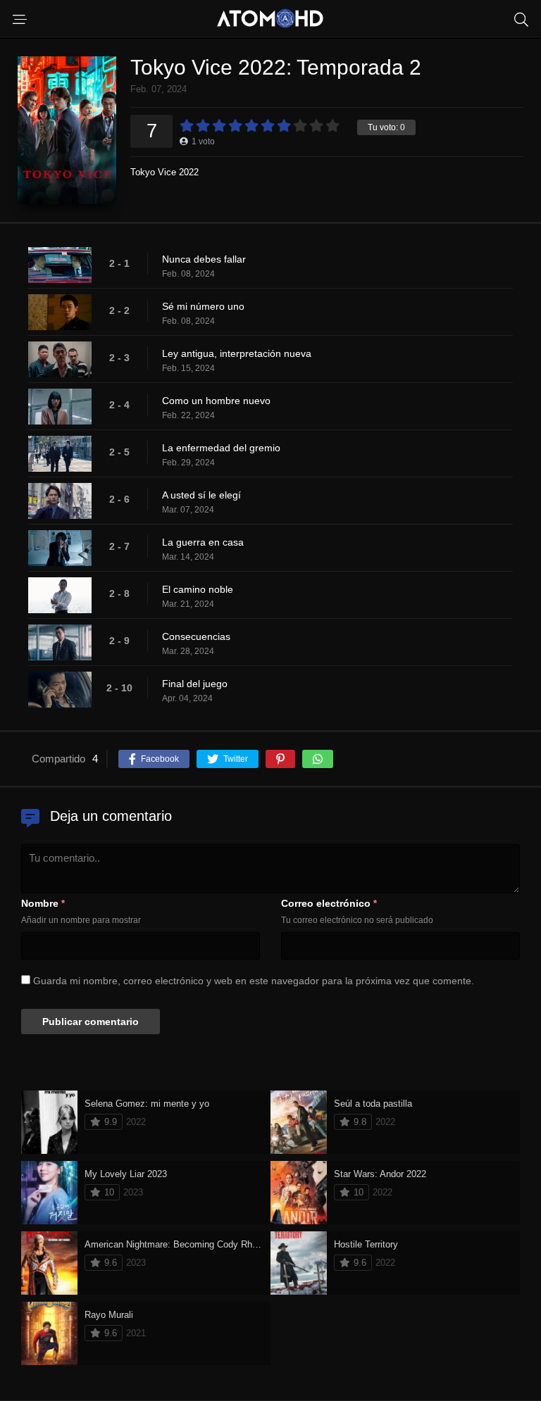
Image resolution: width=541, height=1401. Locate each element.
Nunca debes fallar (204, 259)
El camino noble (197, 589)
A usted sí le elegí (201, 495)
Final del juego (195, 683)
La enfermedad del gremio (221, 447)
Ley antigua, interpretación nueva (236, 353)
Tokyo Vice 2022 (164, 172)
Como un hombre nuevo (216, 400)
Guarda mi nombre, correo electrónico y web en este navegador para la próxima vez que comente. (253, 980)
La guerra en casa (203, 542)
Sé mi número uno (203, 306)
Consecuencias (196, 636)
